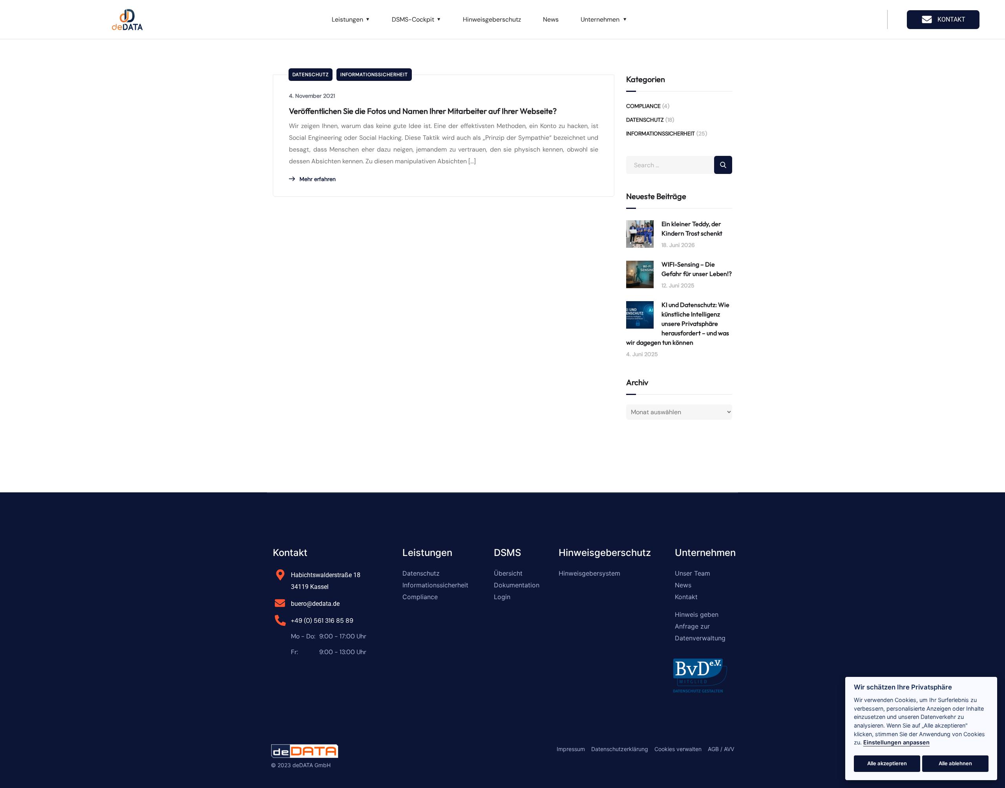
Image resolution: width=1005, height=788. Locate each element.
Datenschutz (310, 74)
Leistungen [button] (347, 19)
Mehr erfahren (317, 179)
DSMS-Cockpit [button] (413, 19)
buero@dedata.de (315, 603)
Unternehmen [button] (600, 19)
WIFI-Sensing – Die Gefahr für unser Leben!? (696, 269)
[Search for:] (679, 165)
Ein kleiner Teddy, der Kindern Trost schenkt (691, 228)
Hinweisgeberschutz (492, 19)
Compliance (643, 106)
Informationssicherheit (374, 74)
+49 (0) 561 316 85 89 (322, 620)
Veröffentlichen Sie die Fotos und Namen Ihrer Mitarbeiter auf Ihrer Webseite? (423, 111)
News (551, 19)
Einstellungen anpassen (896, 742)
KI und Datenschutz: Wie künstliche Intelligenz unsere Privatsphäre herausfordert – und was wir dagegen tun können (677, 323)
